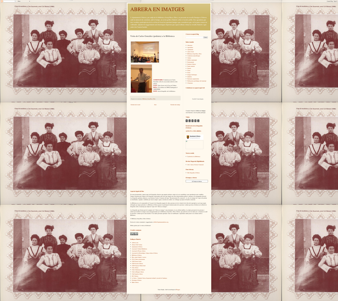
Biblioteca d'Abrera (137, 255)
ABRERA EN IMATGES (157, 8)
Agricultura (190, 47)
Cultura (189, 58)
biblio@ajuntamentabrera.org (161, 222)
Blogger (178, 289)
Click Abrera (135, 267)
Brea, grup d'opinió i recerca (139, 257)
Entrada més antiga (175, 104)
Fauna (188, 70)
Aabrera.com (135, 242)
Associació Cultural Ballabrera (139, 249)
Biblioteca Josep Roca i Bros (149, 99)
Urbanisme (190, 83)
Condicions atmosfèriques (193, 56)
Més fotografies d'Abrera (193, 173)
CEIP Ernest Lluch (136, 261)
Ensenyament (190, 62)
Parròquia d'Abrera (136, 280)
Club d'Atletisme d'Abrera (138, 270)
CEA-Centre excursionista (138, 259)
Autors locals (190, 51)
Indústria (189, 77)
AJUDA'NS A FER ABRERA (193, 131)
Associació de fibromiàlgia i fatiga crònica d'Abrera (145, 253)
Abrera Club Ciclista (137, 245)
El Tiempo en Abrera (197, 181)
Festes (188, 72)
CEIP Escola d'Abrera (137, 263)
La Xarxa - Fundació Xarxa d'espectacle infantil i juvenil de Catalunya (149, 278)
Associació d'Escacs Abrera (138, 251)
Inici (155, 104)
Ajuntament (190, 49)
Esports (189, 68)
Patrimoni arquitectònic (193, 79)
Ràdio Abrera (135, 282)
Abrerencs (189, 45)
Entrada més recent (135, 104)
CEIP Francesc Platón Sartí (138, 265)
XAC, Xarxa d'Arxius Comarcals (195, 164)
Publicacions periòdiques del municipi (196, 81)
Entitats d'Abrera (191, 64)
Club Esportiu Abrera (137, 274)
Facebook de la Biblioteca (193, 156)
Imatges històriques (192, 74)
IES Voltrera (135, 276)
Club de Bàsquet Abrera (138, 272)
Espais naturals (191, 66)
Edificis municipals (192, 60)
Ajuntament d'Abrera (137, 247)
